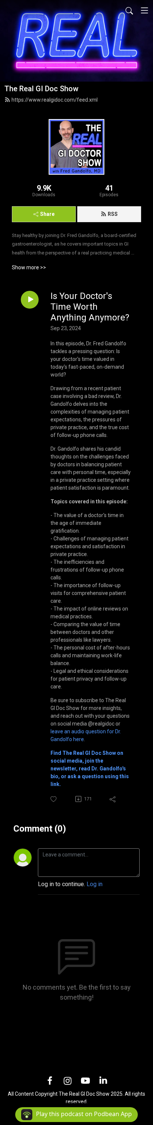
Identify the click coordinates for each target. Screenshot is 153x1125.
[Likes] (54, 799)
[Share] (113, 799)
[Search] (129, 10)
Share (47, 214)
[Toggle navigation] (144, 10)
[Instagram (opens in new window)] (67, 1080)
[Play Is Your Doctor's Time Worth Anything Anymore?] (30, 300)
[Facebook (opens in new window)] (49, 1080)
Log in (94, 884)
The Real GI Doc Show (41, 88)
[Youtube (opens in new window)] (85, 1080)
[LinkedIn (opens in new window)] (103, 1080)
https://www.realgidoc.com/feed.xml (55, 100)
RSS (113, 214)
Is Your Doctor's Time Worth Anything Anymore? (90, 307)
